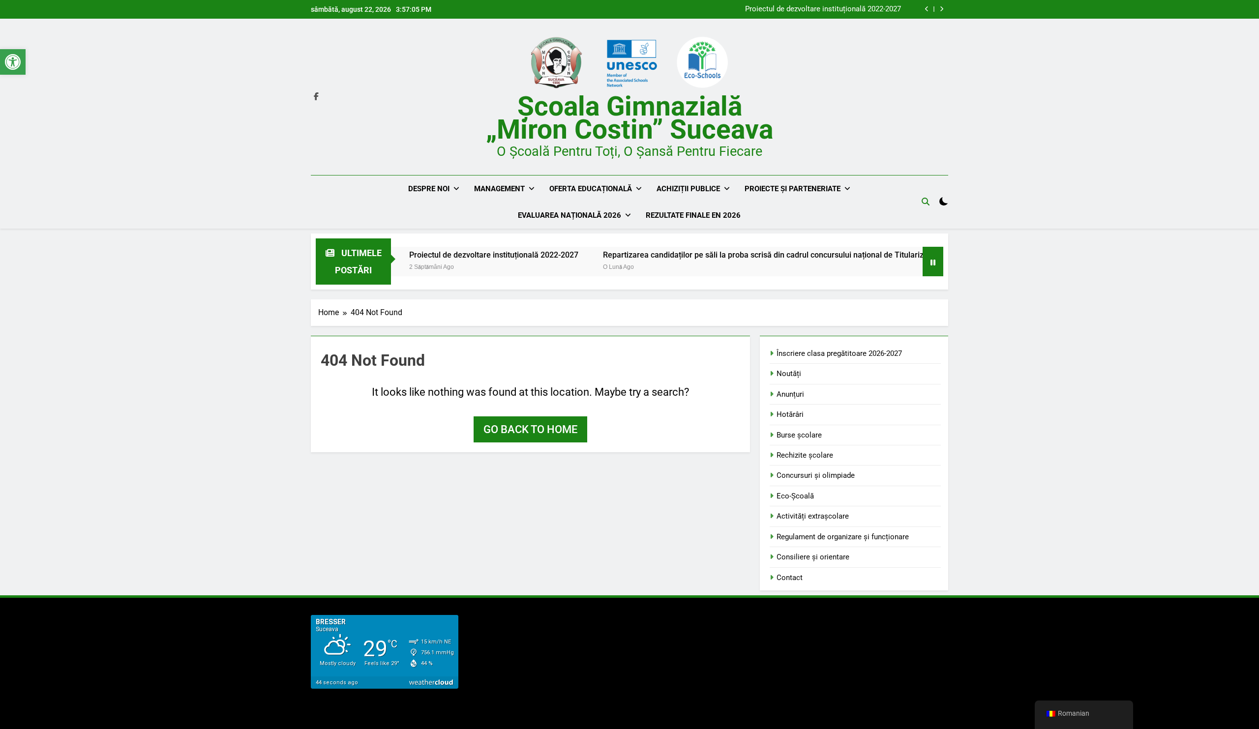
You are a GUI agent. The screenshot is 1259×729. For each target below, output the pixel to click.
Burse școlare (799, 435)
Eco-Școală (795, 496)
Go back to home (530, 429)
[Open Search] (925, 201)
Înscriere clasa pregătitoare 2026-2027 (839, 353)
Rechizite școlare (805, 455)
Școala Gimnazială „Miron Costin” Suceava (629, 117)
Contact (790, 577)
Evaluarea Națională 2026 (569, 215)
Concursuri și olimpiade (816, 475)
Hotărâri (790, 414)
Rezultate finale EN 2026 (693, 215)
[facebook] (316, 97)
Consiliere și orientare (813, 557)
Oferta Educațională (590, 188)
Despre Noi (429, 188)
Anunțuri (790, 394)
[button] (13, 62)
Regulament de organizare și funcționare (843, 536)
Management (499, 188)
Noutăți (789, 373)
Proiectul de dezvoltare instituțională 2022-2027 (823, 9)
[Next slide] (941, 9)
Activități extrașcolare (813, 516)
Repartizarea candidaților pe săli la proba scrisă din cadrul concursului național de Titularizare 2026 (754, 255)
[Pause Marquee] (933, 261)
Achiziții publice (688, 188)
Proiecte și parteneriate (792, 188)
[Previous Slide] (926, 9)
